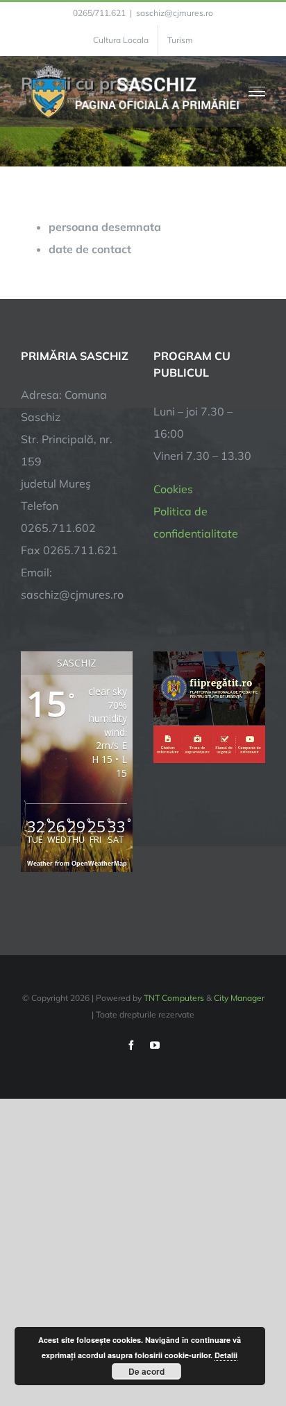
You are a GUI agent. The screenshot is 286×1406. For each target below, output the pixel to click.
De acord (146, 1371)
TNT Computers (174, 998)
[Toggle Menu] (257, 91)
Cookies (173, 489)
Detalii (225, 1355)
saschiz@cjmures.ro (174, 13)
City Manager (239, 998)
